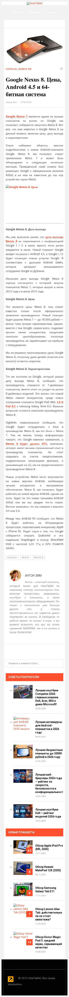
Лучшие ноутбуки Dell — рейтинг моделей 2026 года (48, 813)
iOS (30, 32)
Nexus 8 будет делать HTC (26, 443)
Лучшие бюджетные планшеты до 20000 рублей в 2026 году (49, 753)
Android (43, 32)
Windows (17, 41)
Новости (18, 12)
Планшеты (37, 22)
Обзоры (35, 12)
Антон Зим (11, 102)
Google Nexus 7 (16, 116)
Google (11, 69)
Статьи (51, 12)
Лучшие (17, 32)
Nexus (25, 557)
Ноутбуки (18, 22)
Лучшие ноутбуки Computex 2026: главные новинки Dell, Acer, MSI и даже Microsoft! (46, 697)
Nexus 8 (38, 557)
